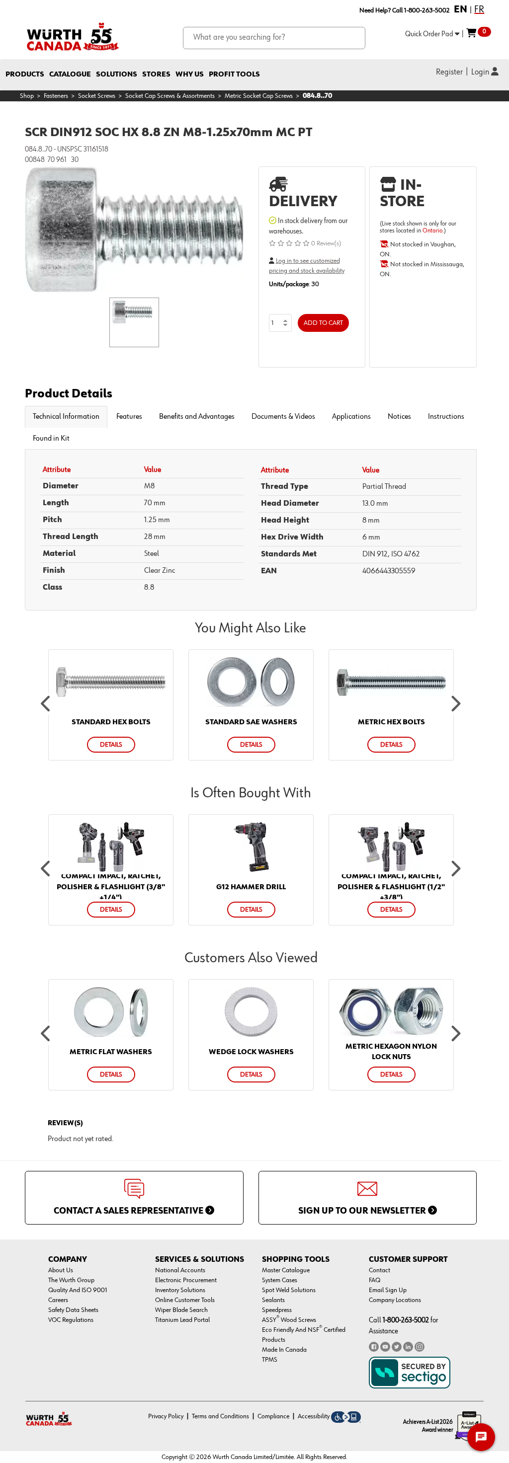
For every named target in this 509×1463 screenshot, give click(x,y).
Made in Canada (284, 1349)
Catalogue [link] (70, 74)
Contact (379, 1270)
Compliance (273, 1416)
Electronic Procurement (186, 1280)
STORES (156, 74)
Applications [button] (351, 417)
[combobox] (274, 38)
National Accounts (180, 1270)
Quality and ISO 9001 (77, 1290)
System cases (279, 1280)
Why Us (189, 74)
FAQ (374, 1280)
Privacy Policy (165, 1416)
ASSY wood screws (289, 1319)
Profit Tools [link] (234, 74)
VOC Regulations (70, 1319)
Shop (27, 95)
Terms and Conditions (220, 1416)
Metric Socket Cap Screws (259, 95)
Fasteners (56, 95)
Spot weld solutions (289, 1290)
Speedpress (277, 1310)
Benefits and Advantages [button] (197, 417)
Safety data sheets (73, 1310)
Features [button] (129, 417)
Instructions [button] (446, 417)
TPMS (269, 1359)
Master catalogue (286, 1270)
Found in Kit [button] (51, 439)
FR (479, 9)
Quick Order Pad (430, 34)
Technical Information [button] (66, 417)
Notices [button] (399, 417)
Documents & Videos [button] (283, 417)
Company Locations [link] (395, 1300)
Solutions (116, 74)
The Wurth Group (71, 1280)
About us (60, 1270)
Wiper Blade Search (181, 1310)
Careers (58, 1300)
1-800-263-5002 (406, 1320)
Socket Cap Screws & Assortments (170, 95)
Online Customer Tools (185, 1300)
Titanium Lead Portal (182, 1319)
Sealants (273, 1300)
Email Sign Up (388, 1290)
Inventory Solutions (180, 1290)
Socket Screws (96, 95)
